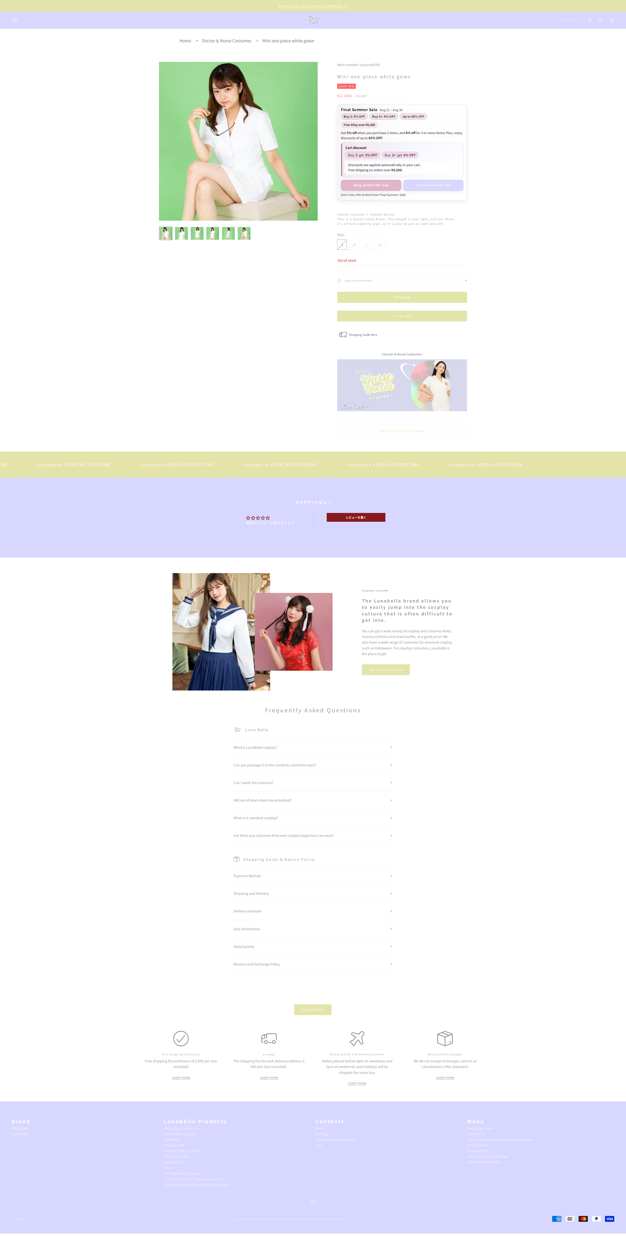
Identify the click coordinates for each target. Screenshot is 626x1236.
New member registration (335, 1139)
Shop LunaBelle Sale (433, 185)
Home (185, 40)
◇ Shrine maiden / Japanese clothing (193, 1179)
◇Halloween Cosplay (180, 1133)
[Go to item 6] (244, 233)
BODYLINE (20, 1128)
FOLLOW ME (312, 1009)
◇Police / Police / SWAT (182, 1150)
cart (318, 1145)
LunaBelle (20, 1133)
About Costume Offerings (487, 1156)
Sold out (402, 316)
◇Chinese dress (176, 1156)
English (568, 20)
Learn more (181, 1077)
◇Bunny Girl (173, 1161)
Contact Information (483, 1161)
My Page (321, 1133)
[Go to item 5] (228, 233)
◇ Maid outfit (174, 1145)
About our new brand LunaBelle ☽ (313, 5)
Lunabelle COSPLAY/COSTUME (37, 464)
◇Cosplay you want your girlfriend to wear (197, 1184)
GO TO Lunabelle (386, 669)
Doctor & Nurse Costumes (226, 40)
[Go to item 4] (213, 233)
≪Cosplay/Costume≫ (181, 1128)
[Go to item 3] (197, 233)
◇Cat (168, 1167)
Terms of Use (477, 1145)
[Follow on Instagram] (313, 1201)
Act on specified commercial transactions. (500, 1139)
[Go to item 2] (181, 233)
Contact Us (476, 1133)
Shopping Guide (480, 1128)
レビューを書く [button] (356, 517)
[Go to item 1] (166, 233)
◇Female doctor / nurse (182, 1173)
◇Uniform (171, 1139)
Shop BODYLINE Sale (371, 185)
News (319, 1128)
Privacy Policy (478, 1150)
